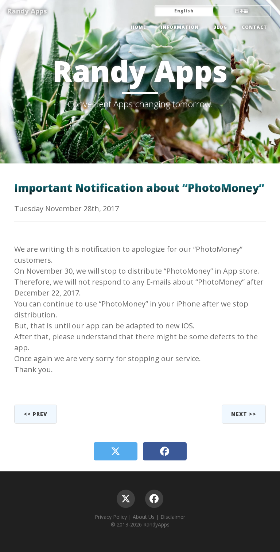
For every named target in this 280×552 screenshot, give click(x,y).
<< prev (35, 413)
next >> (243, 413)
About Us (144, 516)
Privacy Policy (111, 516)
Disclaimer (172, 516)
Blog (220, 27)
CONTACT (254, 27)
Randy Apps (27, 11)
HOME (138, 27)
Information (180, 27)
